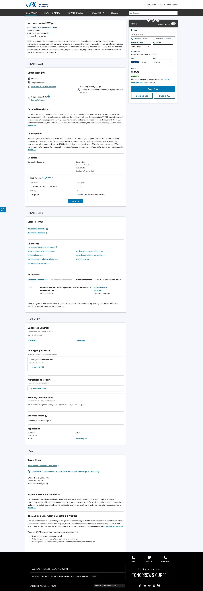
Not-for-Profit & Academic (163, 38)
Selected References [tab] (37, 279)
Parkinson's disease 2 (36, 228)
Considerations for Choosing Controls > (40, 331)
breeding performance (113, 526)
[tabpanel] (76, 291)
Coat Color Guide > (33, 436)
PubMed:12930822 (100, 287)
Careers (46, 568)
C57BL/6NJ (80, 340)
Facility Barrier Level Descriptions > (39, 383)
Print (154, 5)
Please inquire (81, 438)
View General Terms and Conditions (42, 465)
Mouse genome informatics (62, 576)
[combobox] (109, 585)
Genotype (135, 51)
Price (133, 68)
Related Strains (171, 5)
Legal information (60, 568)
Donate (149, 561)
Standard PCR (38, 367)
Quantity (157, 42)
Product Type (137, 42)
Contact (133, 561)
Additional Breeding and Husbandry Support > (42, 401)
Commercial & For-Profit (141, 38)
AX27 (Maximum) (39, 388)
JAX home (36, 568)
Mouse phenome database (87, 576)
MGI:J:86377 (98, 290)
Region (134, 30)
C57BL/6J (32, 340)
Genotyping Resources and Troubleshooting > (42, 354)
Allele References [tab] (84, 279)
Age (154, 58)
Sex (132, 58)
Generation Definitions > (84, 165)
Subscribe (165, 561)
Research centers (40, 576)
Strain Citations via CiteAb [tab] (108, 279)
